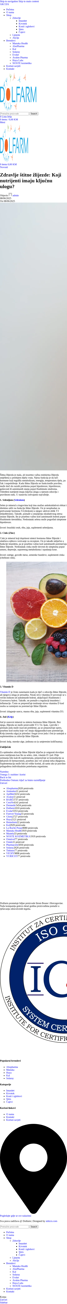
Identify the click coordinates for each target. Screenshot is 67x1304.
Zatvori (3, 783)
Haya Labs (17, 60)
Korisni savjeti (13, 1119)
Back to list (5, 777)
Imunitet (23, 20)
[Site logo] (18, 110)
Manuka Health (20, 43)
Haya (9, 1072)
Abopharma (12, 1067)
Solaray (16, 52)
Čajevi (22, 32)
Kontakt (10, 1117)
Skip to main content (29, 1)
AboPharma (18, 46)
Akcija (15, 37)
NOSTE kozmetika (21, 63)
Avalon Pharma (20, 57)
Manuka (10, 1069)
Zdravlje (16, 18)
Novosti (4, 167)
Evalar (15, 54)
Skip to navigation (9, 1)
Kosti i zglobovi (26, 26)
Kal (14, 49)
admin (16, 195)
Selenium (19, 500)
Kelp (10, 716)
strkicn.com (51, 1221)
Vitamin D (5, 692)
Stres (21, 29)
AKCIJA (4, 4)
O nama (10, 1114)
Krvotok (23, 23)
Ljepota (16, 35)
